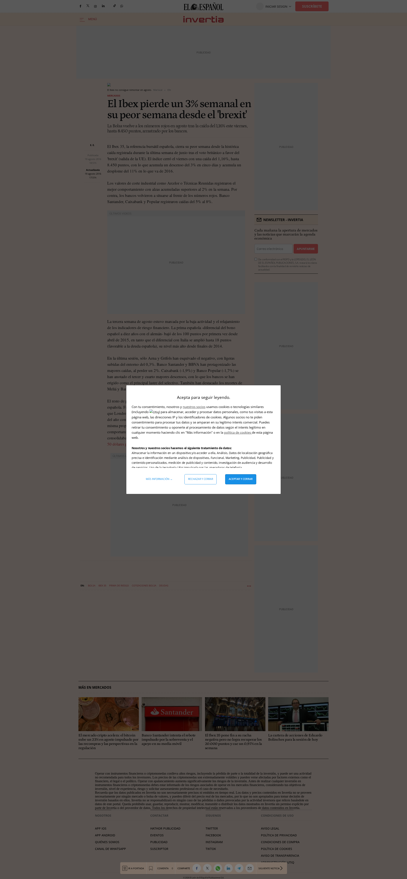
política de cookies (238, 432)
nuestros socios (194, 407)
